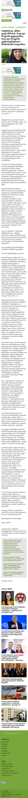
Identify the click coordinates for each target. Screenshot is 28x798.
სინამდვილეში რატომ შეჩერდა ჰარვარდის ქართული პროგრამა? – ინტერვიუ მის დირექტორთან (13, 609)
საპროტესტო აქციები (7, 766)
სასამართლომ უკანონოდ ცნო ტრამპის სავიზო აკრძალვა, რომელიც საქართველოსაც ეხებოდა (12, 633)
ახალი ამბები (7, 27)
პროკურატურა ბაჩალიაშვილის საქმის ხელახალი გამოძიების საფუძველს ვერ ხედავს (13, 725)
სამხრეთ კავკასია (6, 753)
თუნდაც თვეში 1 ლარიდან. (11, 568)
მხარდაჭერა (6, 20)
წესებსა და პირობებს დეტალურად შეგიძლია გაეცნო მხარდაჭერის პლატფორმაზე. (13, 573)
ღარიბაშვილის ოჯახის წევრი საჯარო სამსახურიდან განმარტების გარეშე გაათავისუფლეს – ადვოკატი (12, 657)
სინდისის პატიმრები (6, 764)
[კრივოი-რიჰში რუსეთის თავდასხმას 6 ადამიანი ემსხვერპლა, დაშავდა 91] (14, 692)
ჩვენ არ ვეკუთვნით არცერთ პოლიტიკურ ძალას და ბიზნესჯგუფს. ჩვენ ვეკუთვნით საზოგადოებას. (14, 558)
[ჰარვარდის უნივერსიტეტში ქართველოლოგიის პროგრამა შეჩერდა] (14, 670)
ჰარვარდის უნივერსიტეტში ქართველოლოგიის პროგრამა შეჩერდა (12, 680)
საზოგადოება (5, 744)
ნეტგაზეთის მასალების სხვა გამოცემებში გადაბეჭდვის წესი (11, 795)
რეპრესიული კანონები (7, 770)
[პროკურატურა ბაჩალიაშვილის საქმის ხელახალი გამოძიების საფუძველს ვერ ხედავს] (14, 715)
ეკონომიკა (4, 746)
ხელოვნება (4, 750)
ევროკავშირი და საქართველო (9, 773)
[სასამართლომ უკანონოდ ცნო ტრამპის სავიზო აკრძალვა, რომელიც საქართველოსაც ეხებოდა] (14, 622)
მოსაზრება (4, 580)
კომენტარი (20, 27)
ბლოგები (3, 755)
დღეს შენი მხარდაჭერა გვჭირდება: (13, 563)
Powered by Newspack (6, 792)
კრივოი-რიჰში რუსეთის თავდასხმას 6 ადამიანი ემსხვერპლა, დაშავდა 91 (10, 703)
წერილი (10, 580)
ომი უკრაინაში (5, 768)
